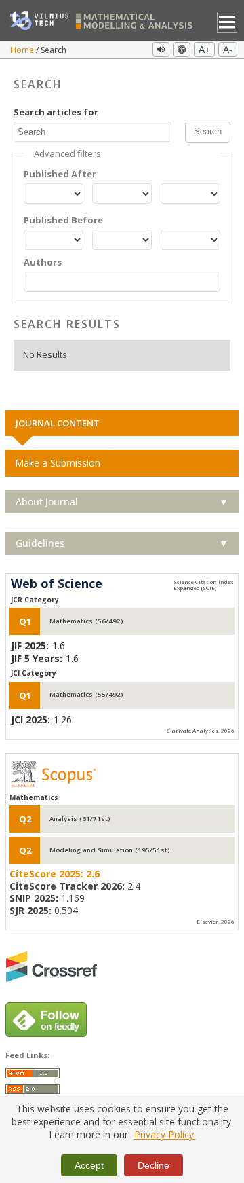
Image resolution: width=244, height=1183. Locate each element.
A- (227, 49)
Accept (89, 1165)
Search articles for (56, 112)
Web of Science (56, 584)
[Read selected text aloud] (160, 49)
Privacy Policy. (165, 1134)
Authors (43, 262)
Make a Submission (57, 462)
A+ (204, 49)
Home (23, 50)
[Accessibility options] (181, 49)
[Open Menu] (227, 22)
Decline (153, 1165)
